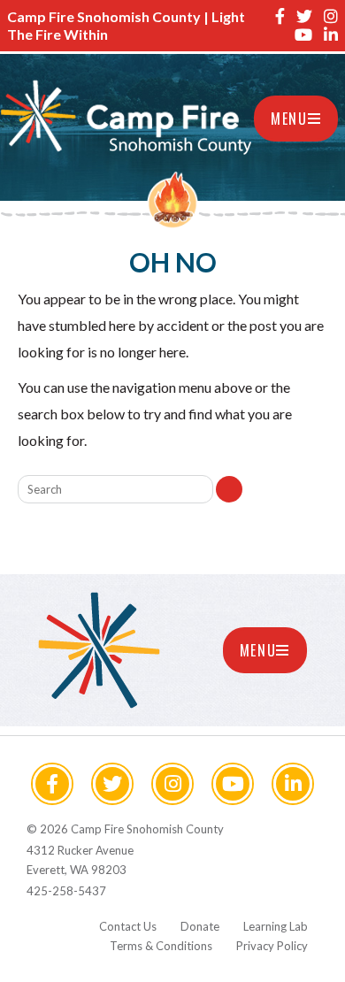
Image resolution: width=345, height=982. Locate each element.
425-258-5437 (66, 891)
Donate (199, 926)
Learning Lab (275, 926)
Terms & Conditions (161, 946)
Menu (289, 118)
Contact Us (128, 926)
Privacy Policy (272, 946)
